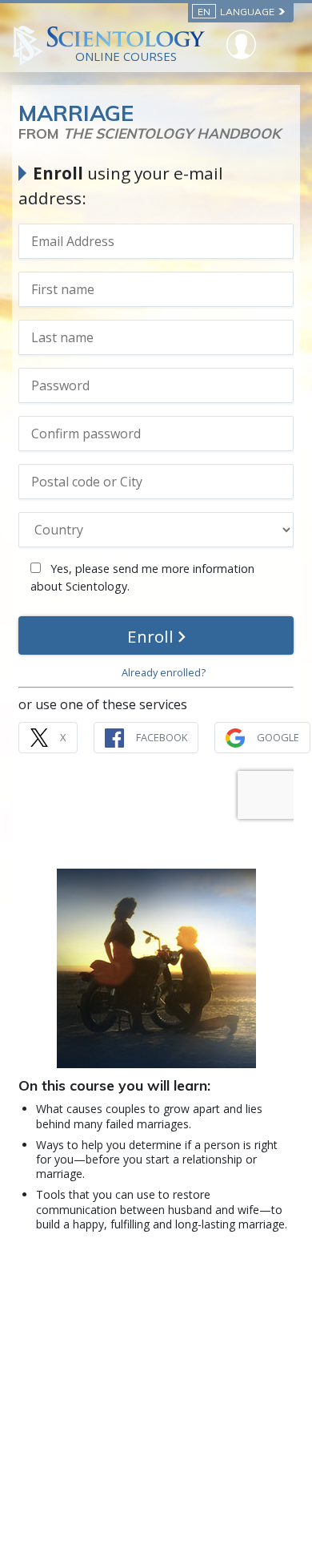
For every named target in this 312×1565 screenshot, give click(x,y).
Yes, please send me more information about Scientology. (142, 577)
